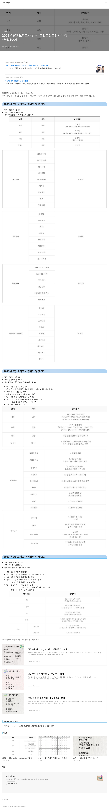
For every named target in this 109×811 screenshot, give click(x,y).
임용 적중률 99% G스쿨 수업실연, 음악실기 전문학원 (26, 65)
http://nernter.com (12, 77)
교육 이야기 (6, 3)
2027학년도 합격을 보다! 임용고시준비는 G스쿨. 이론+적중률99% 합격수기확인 (33, 68)
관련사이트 (5, 800)
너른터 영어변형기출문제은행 (17, 80)
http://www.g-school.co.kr (14, 62)
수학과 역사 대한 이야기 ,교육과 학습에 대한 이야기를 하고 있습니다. (27, 779)
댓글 (3, 767)
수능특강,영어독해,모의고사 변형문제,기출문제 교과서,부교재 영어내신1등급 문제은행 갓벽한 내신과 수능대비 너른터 (47, 83)
